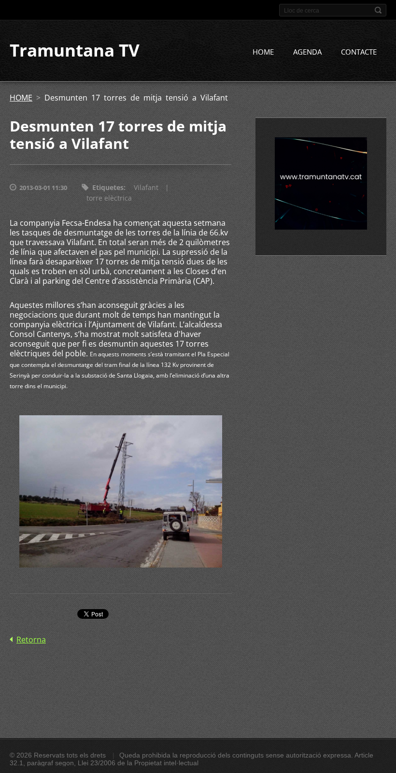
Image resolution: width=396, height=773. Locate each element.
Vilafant (146, 187)
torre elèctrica (109, 198)
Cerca (378, 10)
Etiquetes (108, 187)
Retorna (31, 639)
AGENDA (307, 52)
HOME (263, 52)
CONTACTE (359, 52)
